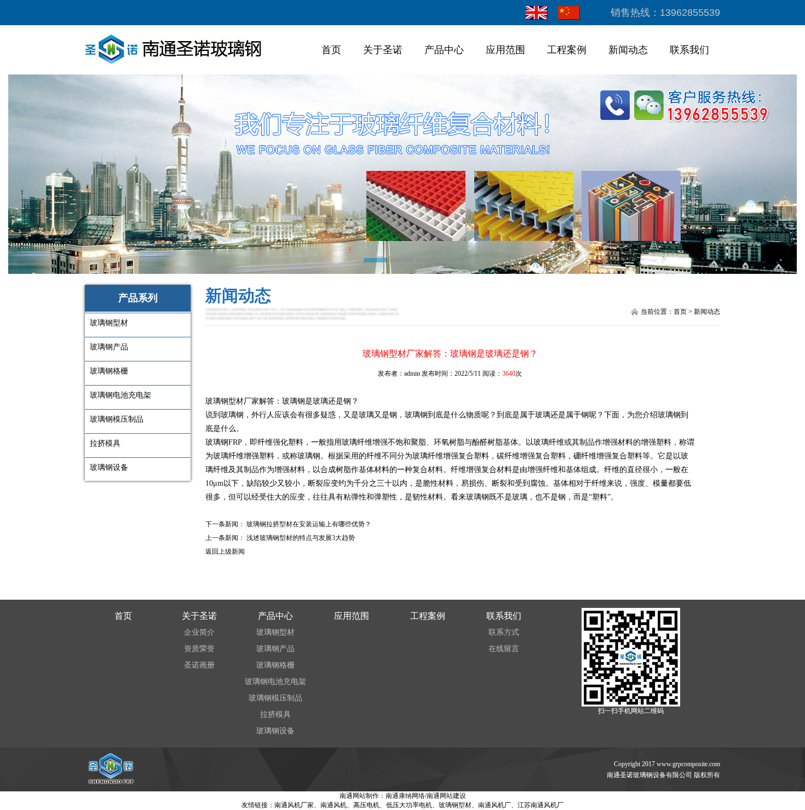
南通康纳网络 (405, 796)
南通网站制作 (359, 796)
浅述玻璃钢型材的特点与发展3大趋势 (300, 538)
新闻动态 (628, 49)
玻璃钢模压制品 (275, 698)
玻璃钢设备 (275, 731)
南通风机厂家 (294, 805)
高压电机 (366, 805)
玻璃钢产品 (275, 649)
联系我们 (689, 49)
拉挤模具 (275, 714)
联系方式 (503, 632)
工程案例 (566, 49)
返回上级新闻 (225, 551)
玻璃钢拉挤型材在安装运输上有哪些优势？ (308, 524)
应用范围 (505, 49)
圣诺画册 (199, 665)
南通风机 (333, 805)
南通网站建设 (446, 796)
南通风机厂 (494, 805)
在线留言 (503, 649)
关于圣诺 (383, 49)
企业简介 (199, 632)
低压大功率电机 (409, 805)
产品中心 (444, 49)
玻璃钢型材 (224, 401)
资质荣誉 (199, 649)
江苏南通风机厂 (541, 805)
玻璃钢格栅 (275, 665)
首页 (331, 49)
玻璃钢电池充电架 (275, 681)
